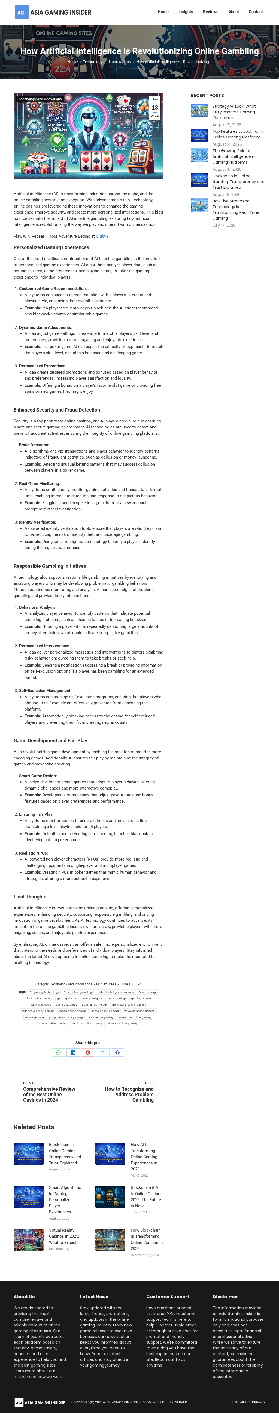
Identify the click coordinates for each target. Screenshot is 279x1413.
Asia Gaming (147, 992)
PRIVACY (258, 1402)
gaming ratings (116, 998)
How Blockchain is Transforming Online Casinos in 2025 (147, 1239)
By (106, 984)
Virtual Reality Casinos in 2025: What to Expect (64, 1236)
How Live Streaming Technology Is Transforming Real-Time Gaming (236, 209)
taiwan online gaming (53, 1023)
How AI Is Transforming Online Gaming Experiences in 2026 (144, 1157)
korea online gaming (105, 1010)
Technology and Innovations (40, 99)
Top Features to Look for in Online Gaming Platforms (238, 134)
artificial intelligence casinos (115, 992)
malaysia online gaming (139, 1010)
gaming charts (66, 998)
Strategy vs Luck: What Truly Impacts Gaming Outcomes (234, 112)
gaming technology (94, 1004)
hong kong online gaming (129, 1004)
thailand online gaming (87, 1023)
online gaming (34, 1017)
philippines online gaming (66, 1017)
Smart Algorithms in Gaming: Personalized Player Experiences (65, 1199)
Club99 (102, 236)
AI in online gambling (78, 992)
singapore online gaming (135, 1017)
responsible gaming (101, 1017)
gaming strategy (66, 1004)
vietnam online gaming (123, 1023)
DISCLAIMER (240, 1402)
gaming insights (91, 998)
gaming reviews (41, 1004)
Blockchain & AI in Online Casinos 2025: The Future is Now (147, 1196)
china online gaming (39, 998)
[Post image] (29, 1154)
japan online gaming (73, 1010)
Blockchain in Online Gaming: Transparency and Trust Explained (65, 1154)
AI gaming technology (44, 992)
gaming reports (141, 998)
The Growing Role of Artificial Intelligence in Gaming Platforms (234, 156)
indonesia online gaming (38, 1010)
